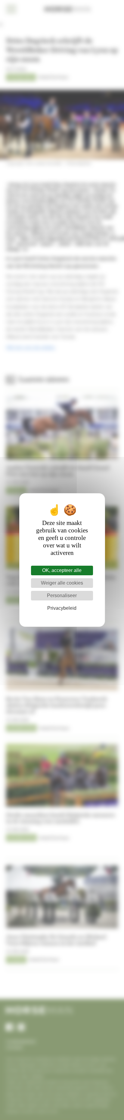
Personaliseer (62, 595)
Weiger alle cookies (62, 582)
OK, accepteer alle (62, 570)
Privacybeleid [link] (61, 608)
